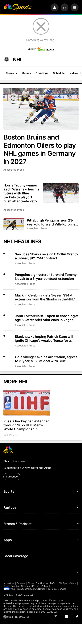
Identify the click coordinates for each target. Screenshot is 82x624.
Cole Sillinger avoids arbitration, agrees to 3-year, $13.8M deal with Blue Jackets (46, 359)
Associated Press (13, 169)
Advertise (8, 583)
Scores (26, 73)
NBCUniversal (25, 595)
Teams (10, 73)
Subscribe (12, 476)
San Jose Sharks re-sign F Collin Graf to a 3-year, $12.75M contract (46, 256)
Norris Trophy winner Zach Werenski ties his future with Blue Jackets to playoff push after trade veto (21, 193)
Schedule (58, 73)
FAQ (52, 583)
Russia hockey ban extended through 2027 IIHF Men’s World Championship (26, 425)
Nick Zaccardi (11, 435)
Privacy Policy (40, 586)
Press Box (9, 586)
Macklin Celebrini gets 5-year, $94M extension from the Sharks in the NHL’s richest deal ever (45, 297)
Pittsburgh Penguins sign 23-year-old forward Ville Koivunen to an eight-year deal (52, 222)
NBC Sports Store (66, 583)
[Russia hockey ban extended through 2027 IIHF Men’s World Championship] (26, 403)
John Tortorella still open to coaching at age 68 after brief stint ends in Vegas (47, 318)
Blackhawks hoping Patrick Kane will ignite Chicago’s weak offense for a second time (44, 338)
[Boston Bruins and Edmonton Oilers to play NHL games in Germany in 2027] (41, 109)
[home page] (17, 7)
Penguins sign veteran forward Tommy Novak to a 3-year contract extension (46, 277)
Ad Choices (23, 586)
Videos (74, 73)
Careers (20, 583)
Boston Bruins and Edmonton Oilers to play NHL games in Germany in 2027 (39, 149)
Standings (42, 73)
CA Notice (39, 588)
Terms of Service (57, 588)
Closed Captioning (38, 583)
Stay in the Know (14, 461)
